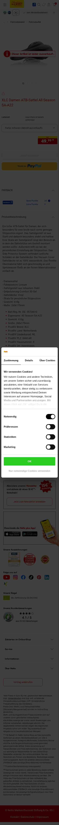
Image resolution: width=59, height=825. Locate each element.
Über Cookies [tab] (47, 360)
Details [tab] (29, 360)
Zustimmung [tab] (11, 360)
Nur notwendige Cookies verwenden (29, 470)
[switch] (50, 426)
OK (29, 461)
